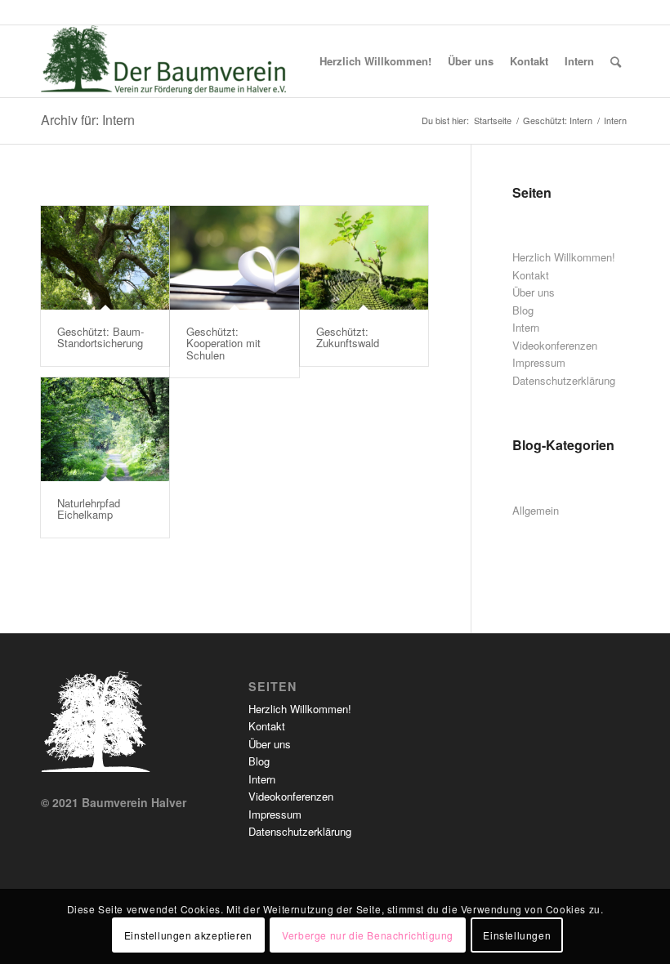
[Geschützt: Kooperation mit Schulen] (234, 258)
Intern (525, 327)
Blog (523, 310)
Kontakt (530, 275)
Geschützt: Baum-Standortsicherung (100, 337)
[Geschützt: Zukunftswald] (364, 258)
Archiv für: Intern (88, 119)
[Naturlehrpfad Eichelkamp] (105, 429)
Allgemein (535, 510)
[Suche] (615, 61)
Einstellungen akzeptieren (188, 935)
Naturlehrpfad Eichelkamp (88, 508)
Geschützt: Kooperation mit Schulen (223, 343)
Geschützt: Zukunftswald (347, 337)
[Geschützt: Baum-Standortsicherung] (105, 258)
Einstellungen (517, 935)
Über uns (533, 292)
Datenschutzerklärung (563, 380)
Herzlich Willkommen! (563, 257)
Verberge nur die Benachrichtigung (367, 935)
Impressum (538, 362)
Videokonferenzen (554, 345)
